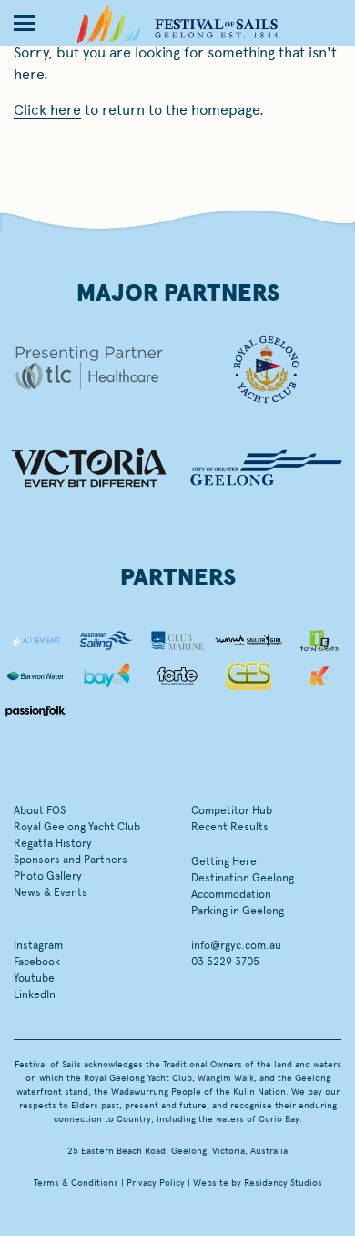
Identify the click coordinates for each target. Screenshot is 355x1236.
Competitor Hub (231, 810)
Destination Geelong (242, 877)
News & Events (50, 892)
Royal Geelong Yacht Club (77, 826)
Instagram (38, 945)
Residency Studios (283, 1183)
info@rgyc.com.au (236, 945)
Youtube (34, 978)
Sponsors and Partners (70, 859)
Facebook (37, 961)
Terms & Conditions (76, 1183)
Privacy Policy (156, 1183)
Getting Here (224, 861)
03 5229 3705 (225, 961)
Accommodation (231, 894)
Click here (47, 109)
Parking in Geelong (237, 910)
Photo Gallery (48, 876)
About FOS (40, 810)
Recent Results (230, 826)
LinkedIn (35, 994)
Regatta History (53, 843)
